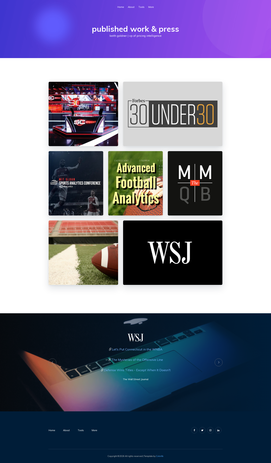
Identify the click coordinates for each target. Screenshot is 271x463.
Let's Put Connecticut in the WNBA (137, 349)
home (120, 6)
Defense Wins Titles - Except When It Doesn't (137, 370)
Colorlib (159, 456)
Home (51, 430)
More (151, 6)
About (131, 6)
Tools (141, 6)
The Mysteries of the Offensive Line (137, 360)
